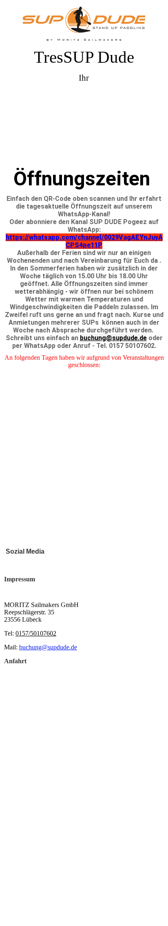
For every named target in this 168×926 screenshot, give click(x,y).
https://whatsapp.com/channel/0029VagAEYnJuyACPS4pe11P (84, 241)
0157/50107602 (35, 633)
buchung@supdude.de (113, 338)
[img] (84, 23)
